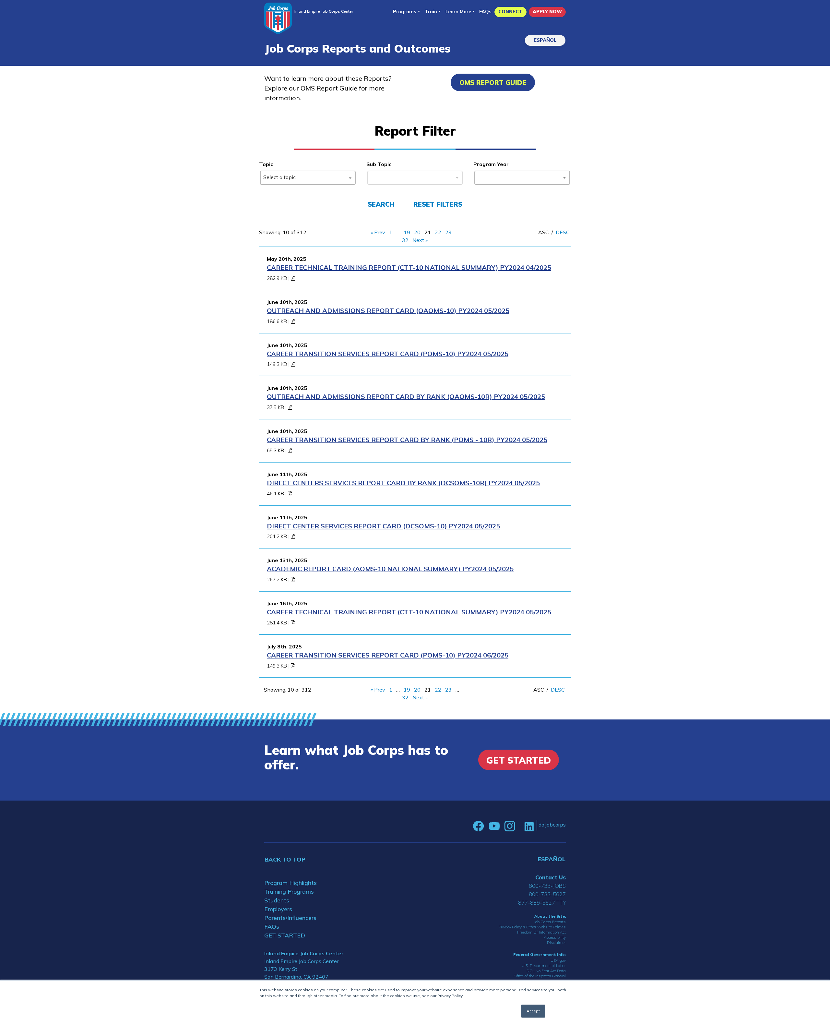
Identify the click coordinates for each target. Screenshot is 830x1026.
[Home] (278, 18)
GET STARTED (284, 935)
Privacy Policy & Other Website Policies (532, 926)
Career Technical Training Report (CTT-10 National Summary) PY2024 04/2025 (409, 267)
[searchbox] (479, 176)
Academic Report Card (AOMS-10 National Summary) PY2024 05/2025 (390, 569)
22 (438, 232)
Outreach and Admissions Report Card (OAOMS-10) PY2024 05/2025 (388, 311)
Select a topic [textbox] (279, 177)
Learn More (458, 12)
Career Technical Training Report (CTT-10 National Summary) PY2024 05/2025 (409, 612)
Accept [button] (533, 1010)
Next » (420, 240)
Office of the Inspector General (540, 975)
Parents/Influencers (290, 918)
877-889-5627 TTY (542, 902)
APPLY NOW (547, 12)
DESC (563, 232)
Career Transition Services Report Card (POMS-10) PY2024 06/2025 (387, 655)
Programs (404, 12)
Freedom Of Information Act (541, 932)
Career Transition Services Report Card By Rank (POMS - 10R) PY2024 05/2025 (407, 440)
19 (407, 232)
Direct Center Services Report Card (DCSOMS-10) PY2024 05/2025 (383, 526)
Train (431, 12)
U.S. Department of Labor (544, 965)
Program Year (491, 164)
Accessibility (555, 937)
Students (276, 900)
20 (417, 232)
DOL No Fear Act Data (546, 970)
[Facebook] (478, 826)
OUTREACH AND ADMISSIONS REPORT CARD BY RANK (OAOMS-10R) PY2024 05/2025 (406, 396)
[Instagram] (510, 826)
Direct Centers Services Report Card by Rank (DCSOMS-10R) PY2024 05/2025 (403, 483)
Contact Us (550, 877)
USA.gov (558, 960)
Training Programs (289, 891)
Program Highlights (290, 883)
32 (405, 240)
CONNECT (510, 12)
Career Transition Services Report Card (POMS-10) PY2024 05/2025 (387, 354)
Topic (266, 164)
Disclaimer (556, 942)
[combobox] (308, 178)
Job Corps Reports (550, 921)
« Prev (378, 232)
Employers (278, 909)
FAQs (485, 12)
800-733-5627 (547, 894)
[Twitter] (519, 826)
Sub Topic (378, 164)
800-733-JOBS (547, 885)
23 (448, 232)
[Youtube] (494, 826)
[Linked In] (529, 826)
